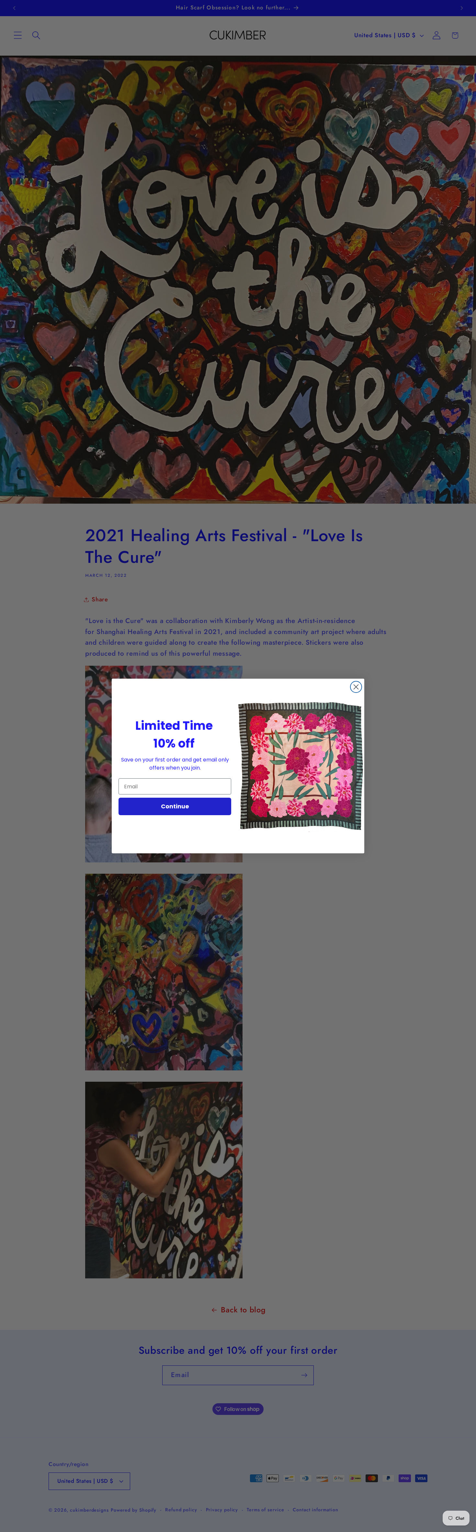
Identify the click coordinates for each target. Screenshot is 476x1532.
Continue (175, 806)
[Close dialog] (356, 687)
